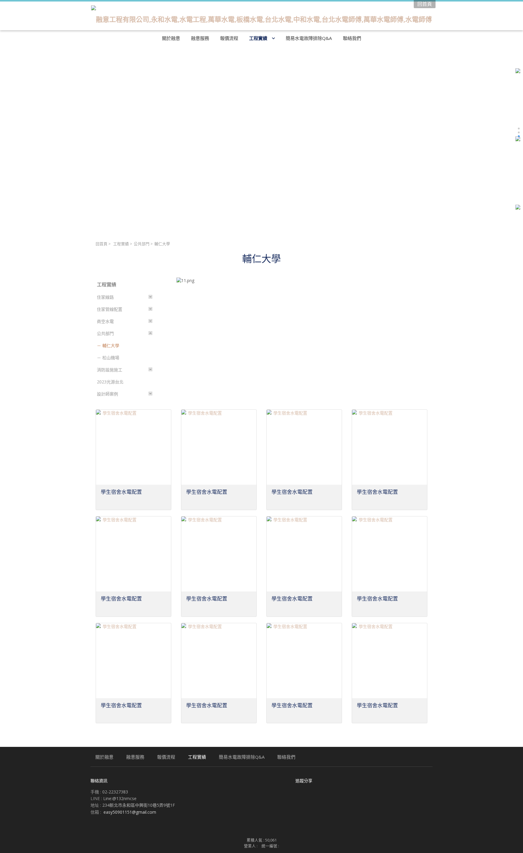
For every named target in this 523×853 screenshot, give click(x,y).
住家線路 (105, 297)
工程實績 (121, 243)
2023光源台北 (110, 382)
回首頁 (101, 243)
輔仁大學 (110, 345)
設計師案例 (107, 394)
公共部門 (142, 243)
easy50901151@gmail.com (130, 812)
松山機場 (110, 357)
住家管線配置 (109, 309)
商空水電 (105, 321)
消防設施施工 (109, 370)
